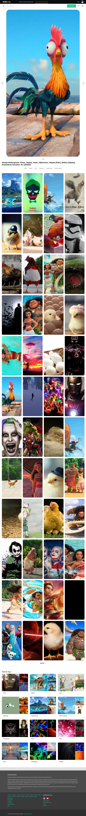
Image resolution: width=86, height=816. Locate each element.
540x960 (26, 796)
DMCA (31, 813)
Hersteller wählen (46, 800)
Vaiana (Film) (49, 168)
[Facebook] (44, 799)
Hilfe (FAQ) (45, 805)
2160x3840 (31, 796)
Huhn (36, 168)
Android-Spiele (10, 798)
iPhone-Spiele (10, 799)
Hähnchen (41, 168)
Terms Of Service (26, 813)
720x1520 (35, 796)
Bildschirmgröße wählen (47, 802)
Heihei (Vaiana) (58, 168)
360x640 (18, 796)
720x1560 (9, 796)
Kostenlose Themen (11, 804)
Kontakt (44, 804)
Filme (25, 168)
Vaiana (30, 168)
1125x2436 (22, 796)
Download (71, 6)
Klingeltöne (9, 801)
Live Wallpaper (10, 802)
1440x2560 (14, 796)
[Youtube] (47, 799)
